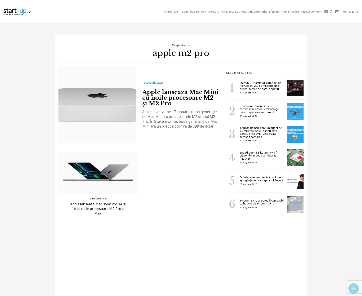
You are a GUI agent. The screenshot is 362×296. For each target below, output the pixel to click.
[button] (331, 11)
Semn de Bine (191, 11)
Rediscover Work (311, 11)
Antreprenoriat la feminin (264, 11)
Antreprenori (172, 11)
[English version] (326, 11)
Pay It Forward (210, 11)
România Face (290, 11)
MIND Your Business (234, 11)
